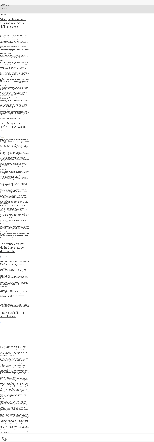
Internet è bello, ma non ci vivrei (12, 314)
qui (21, 226)
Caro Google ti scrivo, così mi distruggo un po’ (13, 126)
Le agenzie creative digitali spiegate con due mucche (12, 247)
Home (3, 4)
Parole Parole (5, 5)
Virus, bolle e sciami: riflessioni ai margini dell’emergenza (13, 22)
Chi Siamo (4, 8)
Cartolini (4, 6)
